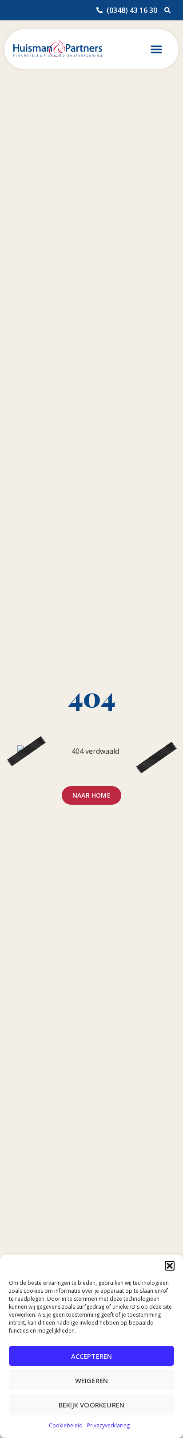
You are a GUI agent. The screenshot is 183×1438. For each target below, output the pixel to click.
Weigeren (91, 1380)
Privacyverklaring (108, 1425)
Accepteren (91, 1356)
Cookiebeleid (66, 1425)
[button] (169, 1265)
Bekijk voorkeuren (91, 1404)
